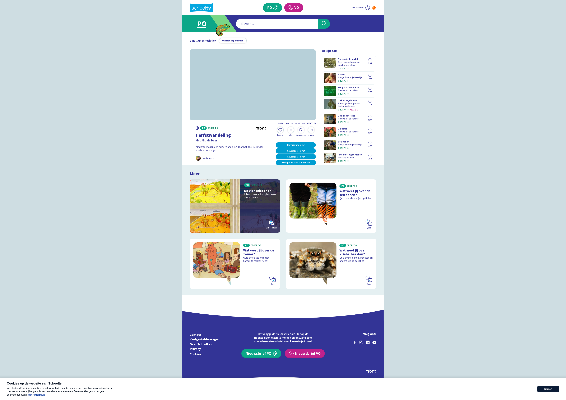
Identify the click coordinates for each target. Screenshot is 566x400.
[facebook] (355, 342)
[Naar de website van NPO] (374, 7)
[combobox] (277, 24)
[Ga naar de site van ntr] (371, 371)
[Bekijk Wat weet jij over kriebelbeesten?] (331, 264)
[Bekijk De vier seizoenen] (235, 206)
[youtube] (374, 342)
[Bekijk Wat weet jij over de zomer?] (235, 264)
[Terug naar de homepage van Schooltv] (201, 7)
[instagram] (361, 342)
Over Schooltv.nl (201, 344)
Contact (195, 334)
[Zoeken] (324, 24)
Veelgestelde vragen (204, 339)
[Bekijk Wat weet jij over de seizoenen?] (331, 206)
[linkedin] (368, 342)
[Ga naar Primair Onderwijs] (204, 23)
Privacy (195, 349)
